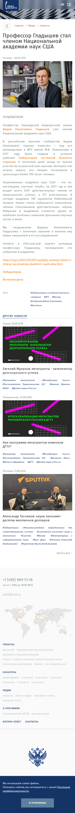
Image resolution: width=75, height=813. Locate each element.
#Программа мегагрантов (19, 380)
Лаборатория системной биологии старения (37, 160)
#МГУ (46, 296)
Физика (38, 664)
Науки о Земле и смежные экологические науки (32, 659)
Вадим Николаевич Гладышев (26, 129)
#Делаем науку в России (24, 388)
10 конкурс (38, 682)
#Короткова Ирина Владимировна (39, 543)
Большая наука (12, 700)
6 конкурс (41, 677)
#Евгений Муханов (60, 384)
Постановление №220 (16, 714)
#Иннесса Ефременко (13, 461)
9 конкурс (23, 682)
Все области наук (56, 664)
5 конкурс (27, 677)
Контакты (31, 721)
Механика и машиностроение (21, 654)
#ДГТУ (30, 461)
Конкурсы (9, 672)
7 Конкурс (56, 677)
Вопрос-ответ (12, 721)
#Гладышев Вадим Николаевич (46, 301)
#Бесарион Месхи (60, 457)
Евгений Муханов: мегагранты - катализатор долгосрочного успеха (37, 371)
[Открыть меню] (69, 4)
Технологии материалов (17, 664)
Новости (45, 25)
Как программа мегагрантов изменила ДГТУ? (33, 444)
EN (62, 4)
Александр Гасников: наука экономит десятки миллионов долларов (32, 518)
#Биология (36, 305)
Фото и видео (23, 695)
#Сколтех (26, 535)
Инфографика (11, 677)
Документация (40, 714)
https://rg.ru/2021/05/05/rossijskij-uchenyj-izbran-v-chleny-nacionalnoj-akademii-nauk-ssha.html (37, 262)
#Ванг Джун (39, 539)
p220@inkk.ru (12, 594)
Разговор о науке (44, 695)
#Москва (56, 296)
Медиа (31, 25)
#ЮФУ (6, 388)
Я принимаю (37, 802)
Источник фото (13, 279)
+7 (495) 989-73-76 (18, 579)
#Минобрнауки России (56, 380)
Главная (19, 25)
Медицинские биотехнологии (35, 650)
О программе (11, 708)
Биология (9, 650)
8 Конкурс (9, 682)
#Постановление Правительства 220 (24, 384)
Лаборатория (12, 272)
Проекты (8, 644)
